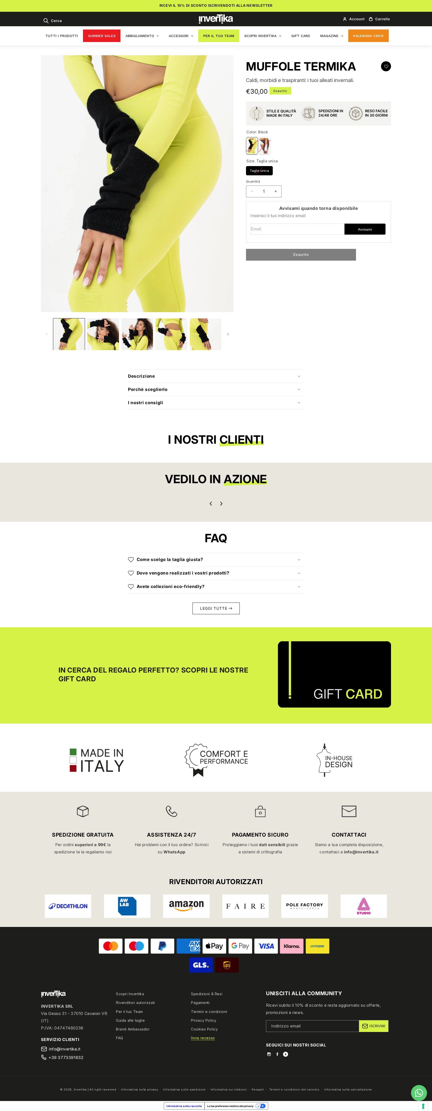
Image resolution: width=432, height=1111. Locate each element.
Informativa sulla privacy (139, 1089)
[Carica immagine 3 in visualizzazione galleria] (137, 334)
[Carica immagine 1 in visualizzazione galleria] (69, 334)
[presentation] (210, 504)
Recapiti (258, 1089)
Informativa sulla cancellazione (348, 1089)
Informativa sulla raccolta (184, 1105)
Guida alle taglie (130, 1020)
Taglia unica (259, 169)
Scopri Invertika (130, 994)
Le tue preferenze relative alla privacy (230, 1105)
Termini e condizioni (209, 1011)
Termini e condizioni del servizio (294, 1089)
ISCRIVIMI (377, 1026)
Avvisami (365, 229)
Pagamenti (200, 1002)
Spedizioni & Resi (206, 994)
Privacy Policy (203, 1020)
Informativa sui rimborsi (229, 1089)
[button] (52, 21)
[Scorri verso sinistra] (46, 334)
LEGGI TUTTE (214, 608)
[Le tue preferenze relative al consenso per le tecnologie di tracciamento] (423, 1106)
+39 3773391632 (65, 1057)
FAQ (119, 1038)
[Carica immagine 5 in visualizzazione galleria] (205, 334)
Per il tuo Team (129, 1011)
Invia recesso (203, 1038)
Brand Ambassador (133, 1029)
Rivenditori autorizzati (135, 1002)
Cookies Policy (204, 1029)
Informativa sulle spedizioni (184, 1089)
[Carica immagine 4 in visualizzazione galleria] (171, 334)
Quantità (253, 181)
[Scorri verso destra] (228, 334)
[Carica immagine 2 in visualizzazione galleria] (103, 334)
